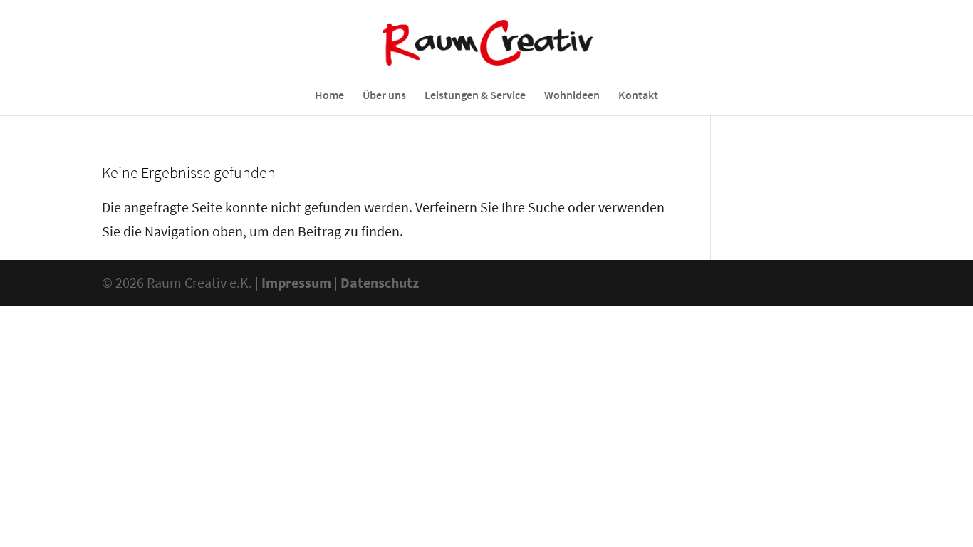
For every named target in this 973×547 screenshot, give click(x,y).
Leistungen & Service (475, 96)
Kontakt (638, 96)
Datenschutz (379, 282)
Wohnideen (572, 96)
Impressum (296, 282)
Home (329, 96)
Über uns (384, 96)
